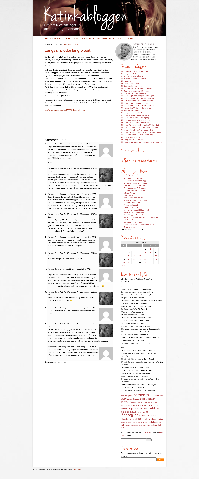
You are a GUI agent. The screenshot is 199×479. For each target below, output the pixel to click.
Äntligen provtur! (130, 74)
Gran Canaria (154, 406)
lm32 (140, 412)
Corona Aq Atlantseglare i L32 (135, 208)
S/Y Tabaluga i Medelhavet (133, 222)
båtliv (124, 398)
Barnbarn (141, 395)
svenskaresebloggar (143, 425)
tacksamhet (155, 425)
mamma (147, 415)
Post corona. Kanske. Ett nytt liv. (135, 79)
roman (135, 422)
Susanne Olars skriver (132, 203)
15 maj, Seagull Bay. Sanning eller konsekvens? (141, 128)
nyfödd (151, 419)
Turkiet (123, 428)
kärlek (152, 408)
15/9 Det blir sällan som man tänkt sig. (137, 71)
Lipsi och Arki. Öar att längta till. (135, 93)
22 (145, 259)
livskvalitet (133, 412)
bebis (157, 396)
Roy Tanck (148, 432)
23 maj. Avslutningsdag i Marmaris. (136, 115)
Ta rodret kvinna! (130, 227)
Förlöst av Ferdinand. (131, 84)
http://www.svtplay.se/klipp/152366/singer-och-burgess (66, 110)
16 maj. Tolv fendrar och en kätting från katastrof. (141, 125)
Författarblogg (71, 44)
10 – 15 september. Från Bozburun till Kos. (139, 106)
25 (124, 263)
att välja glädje (126, 396)
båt (161, 396)
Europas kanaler (147, 399)
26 (129, 263)
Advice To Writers (130, 176)
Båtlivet (117, 39)
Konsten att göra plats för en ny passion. (138, 89)
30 (150, 263)
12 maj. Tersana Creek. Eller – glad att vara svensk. (142, 132)
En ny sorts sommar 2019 (133, 113)
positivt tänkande (126, 422)
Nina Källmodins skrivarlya (133, 198)
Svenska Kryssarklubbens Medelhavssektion (140, 225)
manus (153, 416)
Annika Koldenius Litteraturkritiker (136, 183)
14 (140, 256)
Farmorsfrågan (136, 402)
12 (129, 256)
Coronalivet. (128, 81)
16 (150, 256)
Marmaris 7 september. (132, 110)
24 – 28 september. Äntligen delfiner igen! (139, 96)
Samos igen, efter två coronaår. (135, 76)
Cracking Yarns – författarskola (135, 186)
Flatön (144, 402)
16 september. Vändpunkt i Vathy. (136, 103)
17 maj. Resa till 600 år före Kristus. (137, 123)
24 (156, 259)
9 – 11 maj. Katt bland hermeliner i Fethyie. (139, 135)
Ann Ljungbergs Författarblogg (135, 178)
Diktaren (128, 39)
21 (140, 259)
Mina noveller (104, 39)
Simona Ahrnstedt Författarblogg (135, 200)
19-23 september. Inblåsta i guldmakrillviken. (140, 98)
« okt (122, 266)
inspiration (133, 409)
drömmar (136, 399)
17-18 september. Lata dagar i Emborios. (139, 101)
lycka (145, 412)
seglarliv (152, 422)
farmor (126, 402)
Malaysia (142, 415)
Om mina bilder (88, 39)
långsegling (129, 415)
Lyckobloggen (129, 195)
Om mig (75, 39)
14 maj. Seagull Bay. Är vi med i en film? (138, 130)
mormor (141, 418)
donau (129, 399)
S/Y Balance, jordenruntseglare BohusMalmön (141, 217)
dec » (128, 266)
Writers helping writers (132, 205)
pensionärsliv (159, 419)
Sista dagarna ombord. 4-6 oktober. (136, 91)
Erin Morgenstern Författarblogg (135, 188)
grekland (124, 409)
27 (134, 263)
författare (138, 405)
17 (156, 256)
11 (124, 256)
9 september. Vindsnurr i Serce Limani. (138, 108)
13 (134, 256)
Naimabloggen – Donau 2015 (135, 215)
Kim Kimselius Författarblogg (134, 190)
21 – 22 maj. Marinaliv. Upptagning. (137, 118)
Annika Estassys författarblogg (135, 181)
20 (134, 259)
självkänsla (125, 425)
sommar (133, 425)
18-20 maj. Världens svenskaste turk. (137, 120)
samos (140, 422)
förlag (146, 406)
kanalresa (143, 408)
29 (145, 263)
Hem (47, 39)
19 (129, 259)
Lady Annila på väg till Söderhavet (136, 210)
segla (145, 422)
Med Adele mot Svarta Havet (134, 212)
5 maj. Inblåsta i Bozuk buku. (134, 140)
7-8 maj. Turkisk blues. (132, 137)
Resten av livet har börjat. (133, 86)
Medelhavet (126, 419)
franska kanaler (152, 402)
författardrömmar (127, 406)
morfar (134, 419)
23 (150, 259)
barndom (152, 396)
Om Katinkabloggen (60, 39)
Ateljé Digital (77, 469)
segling (158, 422)
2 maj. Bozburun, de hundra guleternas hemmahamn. (143, 142)
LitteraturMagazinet (131, 193)
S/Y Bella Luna (129, 220)
